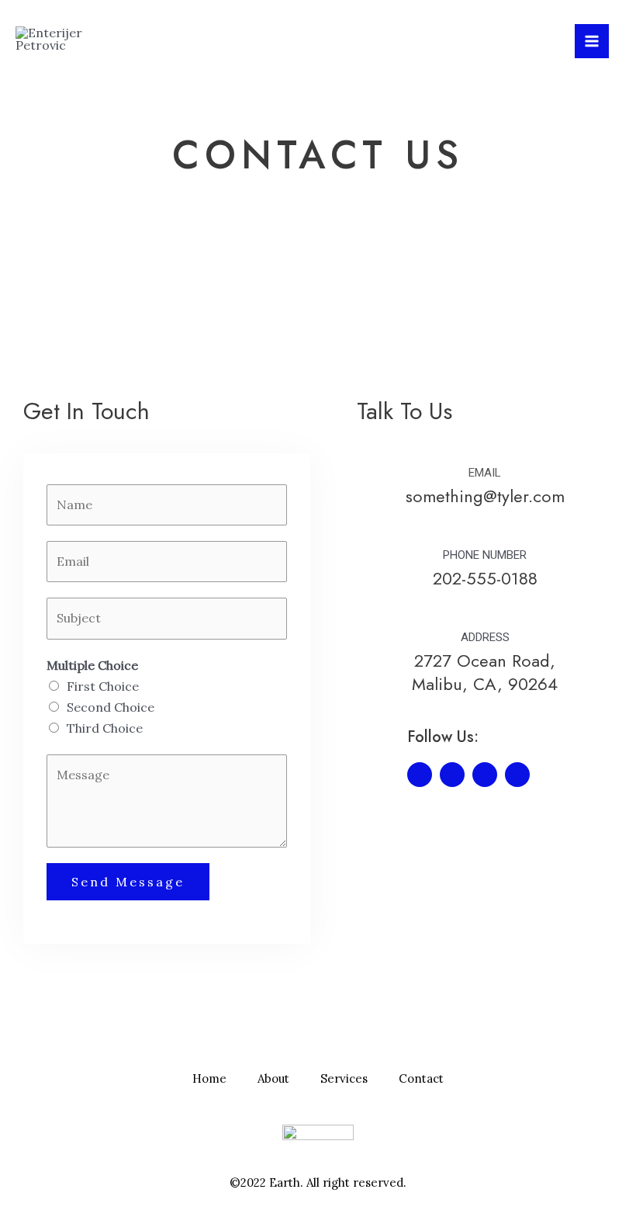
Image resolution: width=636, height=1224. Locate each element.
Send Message (128, 881)
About (273, 1078)
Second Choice (110, 707)
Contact (421, 1078)
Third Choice (105, 728)
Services (344, 1078)
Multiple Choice (92, 665)
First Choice (103, 686)
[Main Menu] (592, 41)
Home (209, 1078)
